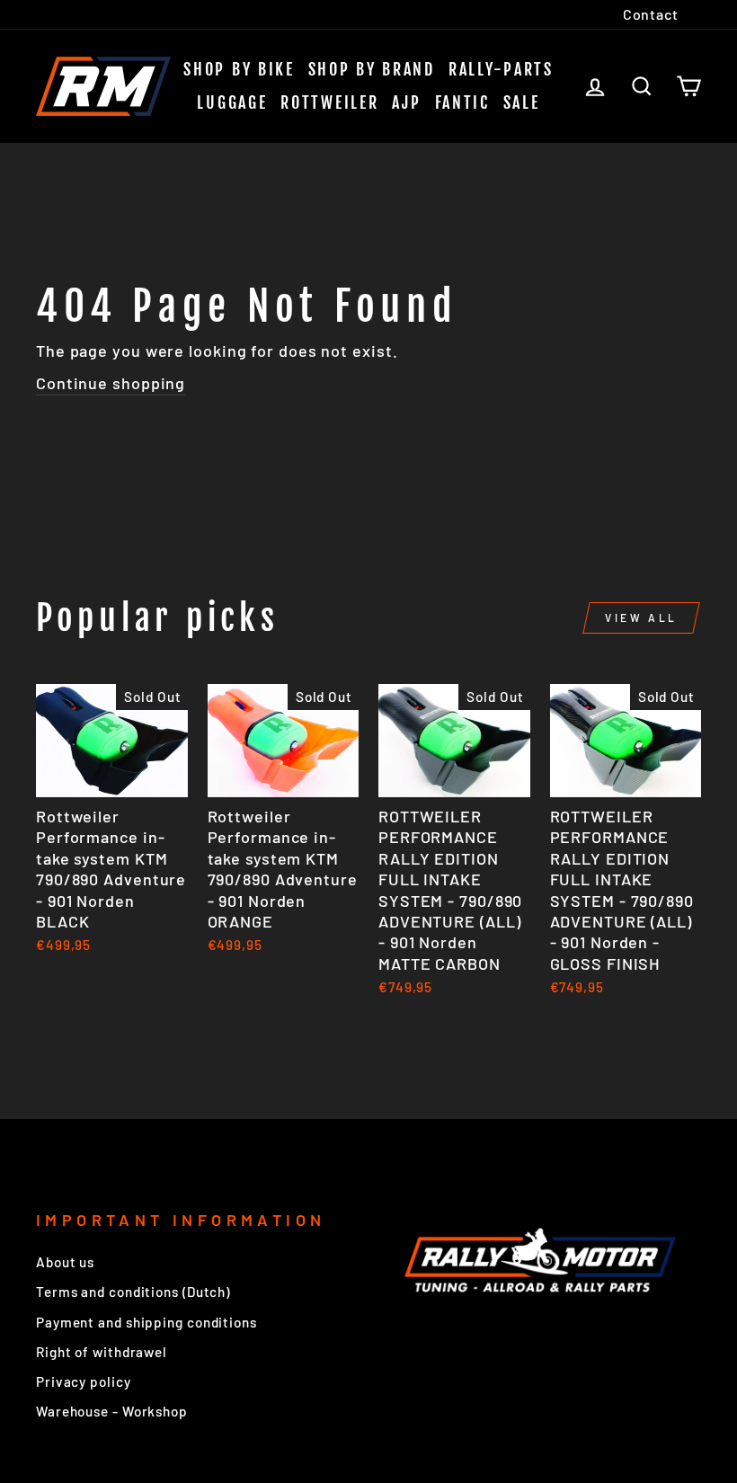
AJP (406, 102)
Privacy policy (83, 1381)
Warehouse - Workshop (112, 1411)
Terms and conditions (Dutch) (133, 1291)
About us (65, 1262)
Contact (651, 13)
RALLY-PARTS (501, 69)
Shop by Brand (371, 69)
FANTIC (462, 102)
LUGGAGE (232, 102)
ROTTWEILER (329, 102)
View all (641, 617)
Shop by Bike (238, 69)
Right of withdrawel (101, 1352)
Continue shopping (110, 383)
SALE (521, 102)
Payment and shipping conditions (146, 1322)
